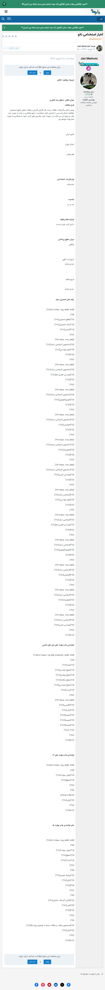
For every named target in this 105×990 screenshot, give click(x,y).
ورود (47, 72)
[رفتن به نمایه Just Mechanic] (100, 48)
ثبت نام (32, 72)
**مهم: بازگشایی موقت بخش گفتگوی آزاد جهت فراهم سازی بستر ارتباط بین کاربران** (55, 4)
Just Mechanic (83, 46)
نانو (78, 49)
